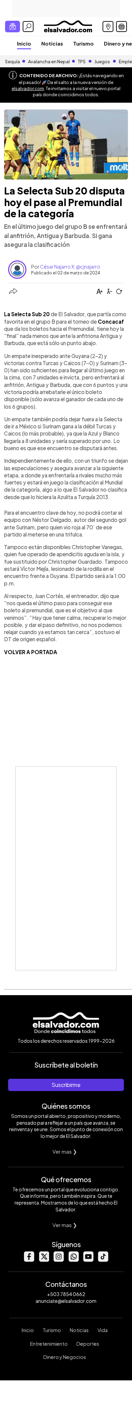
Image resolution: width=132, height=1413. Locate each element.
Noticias (52, 43)
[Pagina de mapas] (108, 26)
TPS (82, 61)
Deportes (87, 1344)
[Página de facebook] (28, 1260)
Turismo (83, 43)
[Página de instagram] (58, 1260)
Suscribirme (66, 1084)
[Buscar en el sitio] (28, 26)
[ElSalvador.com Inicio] (68, 25)
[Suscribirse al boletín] (12, 26)
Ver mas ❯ (64, 1151)
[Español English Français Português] (121, 26)
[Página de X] (43, 1260)
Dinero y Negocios (64, 1357)
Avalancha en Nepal (49, 61)
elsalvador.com (28, 88)
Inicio (24, 43)
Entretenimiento (49, 1344)
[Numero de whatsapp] (73, 1260)
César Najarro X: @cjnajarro (70, 266)
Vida (102, 1330)
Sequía (12, 61)
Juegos (102, 61)
